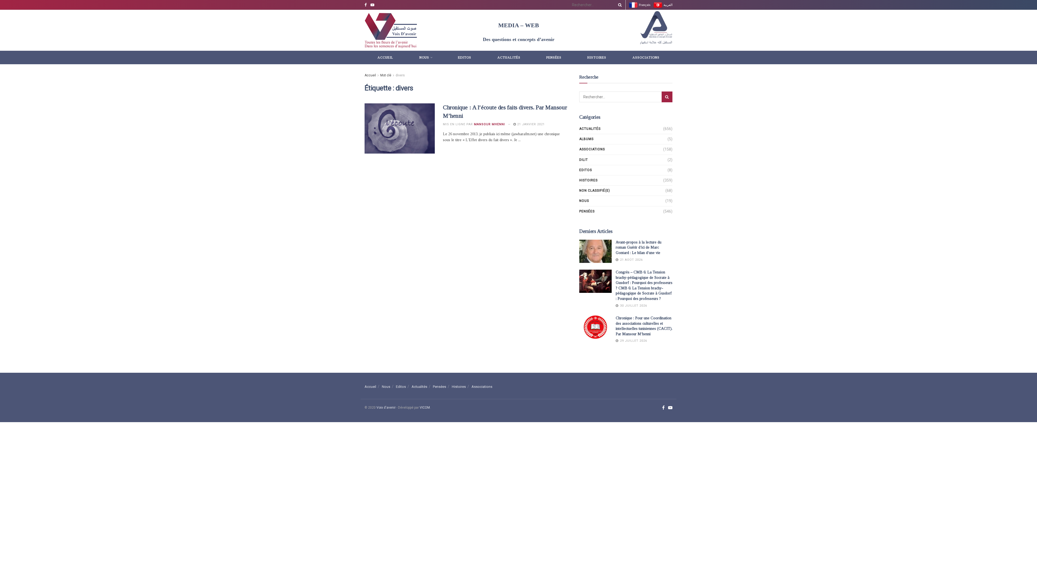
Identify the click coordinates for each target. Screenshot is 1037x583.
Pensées (553, 57)
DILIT (583, 160)
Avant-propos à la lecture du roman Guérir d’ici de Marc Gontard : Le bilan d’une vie (638, 247)
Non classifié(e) (594, 190)
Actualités (508, 57)
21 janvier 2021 (530, 124)
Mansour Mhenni (489, 124)
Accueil (385, 57)
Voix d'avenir (386, 407)
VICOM (425, 407)
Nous (424, 57)
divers (400, 75)
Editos (464, 57)
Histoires (596, 57)
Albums (586, 139)
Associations (645, 57)
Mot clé (385, 75)
